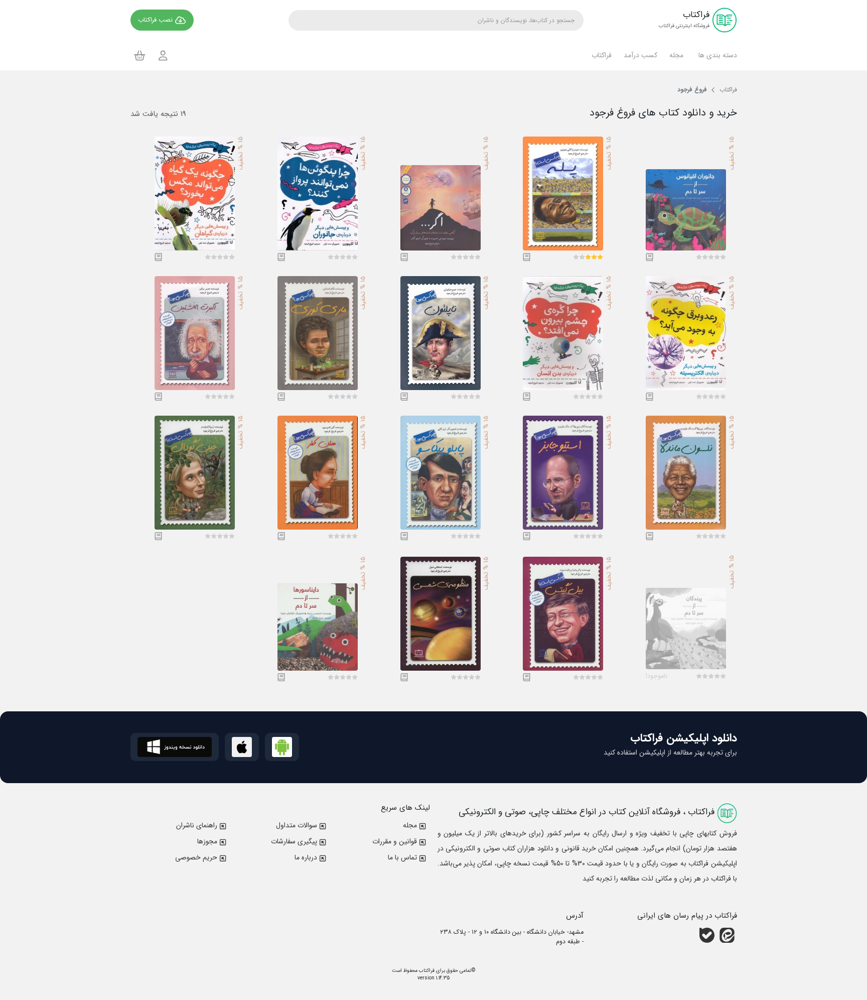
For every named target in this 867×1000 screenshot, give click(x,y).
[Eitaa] (727, 935)
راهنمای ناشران (196, 825)
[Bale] (706, 935)
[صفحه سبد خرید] (139, 55)
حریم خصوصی (196, 857)
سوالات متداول (296, 825)
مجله (410, 825)
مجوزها (207, 841)
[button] (716, 55)
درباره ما (306, 857)
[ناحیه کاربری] (163, 55)
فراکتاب (426, 970)
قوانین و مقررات (394, 841)
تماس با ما (402, 857)
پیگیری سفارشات (294, 841)
